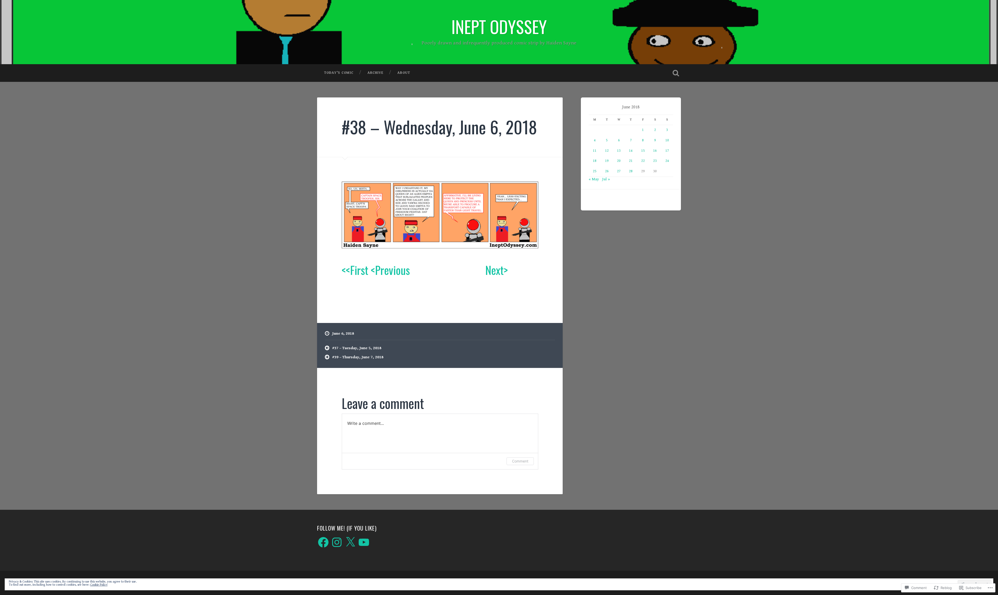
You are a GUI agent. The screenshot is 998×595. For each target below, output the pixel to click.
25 (594, 171)
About (403, 73)
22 (643, 161)
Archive (375, 73)
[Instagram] (337, 542)
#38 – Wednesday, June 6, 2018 (439, 126)
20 (619, 161)
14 (631, 151)
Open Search (676, 73)
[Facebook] (323, 542)
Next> (496, 269)
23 (655, 161)
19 (607, 161)
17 (667, 151)
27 (619, 171)
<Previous (390, 269)
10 (667, 140)
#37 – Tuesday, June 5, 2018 (356, 348)
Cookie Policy (99, 584)
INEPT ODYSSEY (499, 26)
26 (607, 171)
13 (619, 151)
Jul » (606, 179)
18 (594, 161)
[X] (350, 542)
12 (607, 151)
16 (655, 151)
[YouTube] (364, 542)
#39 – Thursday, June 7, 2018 (357, 357)
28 (631, 171)
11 (594, 151)
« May (594, 179)
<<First (355, 269)
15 (643, 151)
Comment (520, 461)
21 (631, 161)
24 (667, 161)
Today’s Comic (338, 73)
